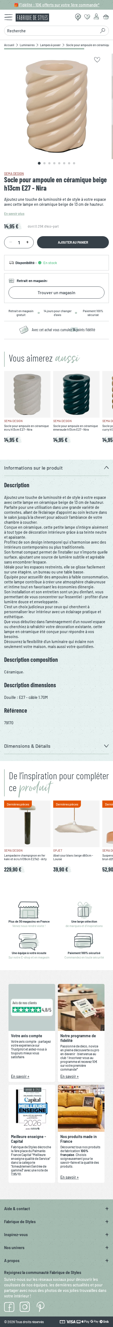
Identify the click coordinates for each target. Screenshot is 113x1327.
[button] (56, 468)
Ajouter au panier (73, 242)
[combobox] (51, 30)
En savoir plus (14, 213)
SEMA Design (14, 173)
